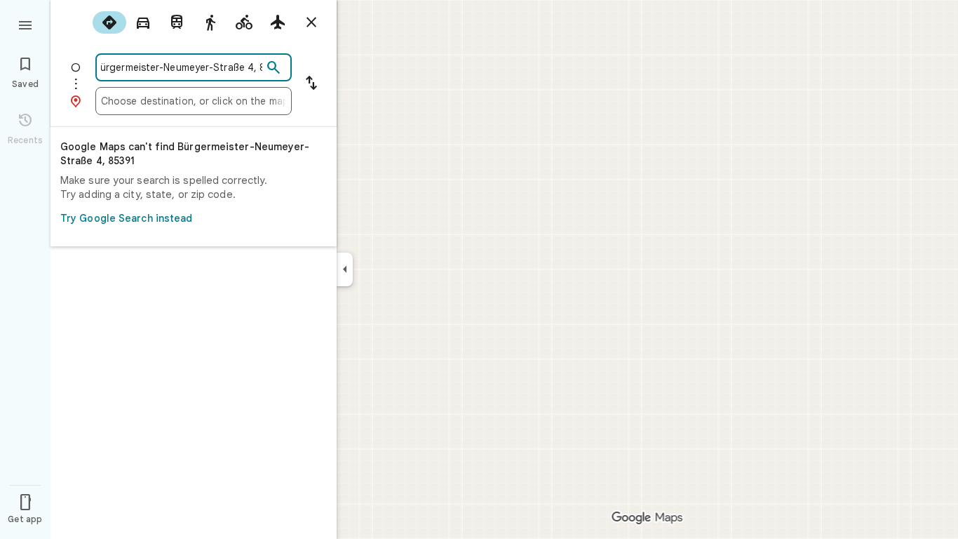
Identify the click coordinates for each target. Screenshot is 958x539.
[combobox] (181, 67)
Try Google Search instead (126, 218)
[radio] (109, 22)
